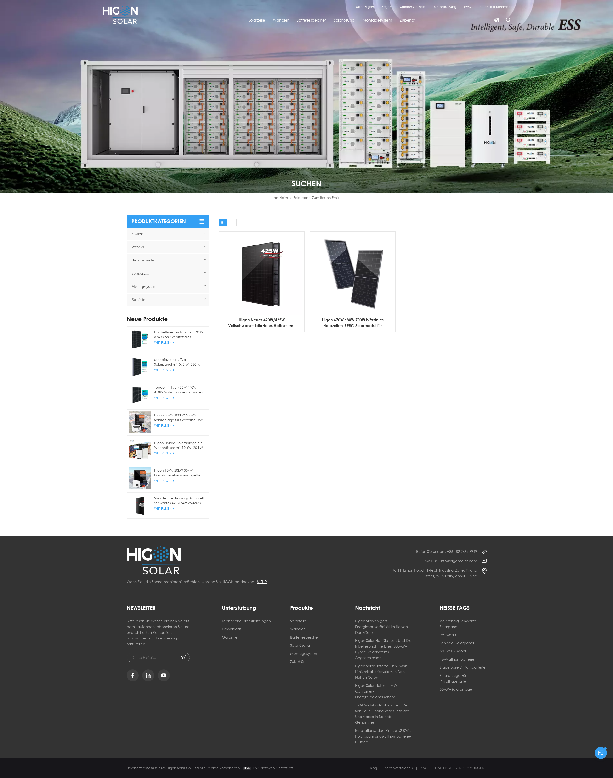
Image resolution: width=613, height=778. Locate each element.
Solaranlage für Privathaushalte (453, 678)
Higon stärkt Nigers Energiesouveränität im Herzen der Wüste (381, 626)
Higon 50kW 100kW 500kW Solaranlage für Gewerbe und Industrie (178, 417)
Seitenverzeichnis (399, 768)
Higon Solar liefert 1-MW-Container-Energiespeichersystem (376, 691)
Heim (283, 197)
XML (423, 768)
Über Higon (365, 6)
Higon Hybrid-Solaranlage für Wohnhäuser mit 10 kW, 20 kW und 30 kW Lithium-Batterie (178, 445)
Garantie (230, 637)
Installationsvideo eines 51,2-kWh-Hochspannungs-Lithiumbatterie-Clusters (383, 736)
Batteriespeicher (311, 19)
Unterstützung (445, 6)
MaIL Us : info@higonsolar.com (451, 560)
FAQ (467, 6)
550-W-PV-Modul (454, 651)
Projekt (387, 6)
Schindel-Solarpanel (457, 642)
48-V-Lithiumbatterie (457, 659)
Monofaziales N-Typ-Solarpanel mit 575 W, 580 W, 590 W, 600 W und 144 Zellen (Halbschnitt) (177, 362)
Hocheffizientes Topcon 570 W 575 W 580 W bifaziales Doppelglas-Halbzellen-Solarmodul (178, 334)
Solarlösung (344, 19)
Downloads (231, 629)
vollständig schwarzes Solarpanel (459, 623)
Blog (373, 768)
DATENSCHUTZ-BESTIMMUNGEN (459, 768)
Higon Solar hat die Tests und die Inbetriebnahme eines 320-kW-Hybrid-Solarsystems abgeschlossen (383, 649)
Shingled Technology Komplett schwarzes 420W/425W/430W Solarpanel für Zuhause (179, 500)
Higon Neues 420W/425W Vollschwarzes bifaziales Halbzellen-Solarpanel (261, 322)
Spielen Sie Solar (413, 6)
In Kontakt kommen (495, 6)
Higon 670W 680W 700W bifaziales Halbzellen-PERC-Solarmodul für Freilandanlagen (353, 322)
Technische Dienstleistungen (246, 620)
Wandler (281, 19)
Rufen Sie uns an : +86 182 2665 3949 (446, 551)
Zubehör (407, 19)
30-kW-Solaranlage (456, 689)
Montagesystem (377, 19)
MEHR (262, 581)
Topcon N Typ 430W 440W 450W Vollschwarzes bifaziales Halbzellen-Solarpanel (178, 390)
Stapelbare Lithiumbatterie (463, 667)
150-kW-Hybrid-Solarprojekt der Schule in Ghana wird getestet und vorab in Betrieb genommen (382, 714)
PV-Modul (448, 634)
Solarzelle (256, 19)
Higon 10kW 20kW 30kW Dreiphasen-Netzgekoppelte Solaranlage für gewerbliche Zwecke (177, 473)
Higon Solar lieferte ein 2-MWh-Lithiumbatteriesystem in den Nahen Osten (382, 671)
